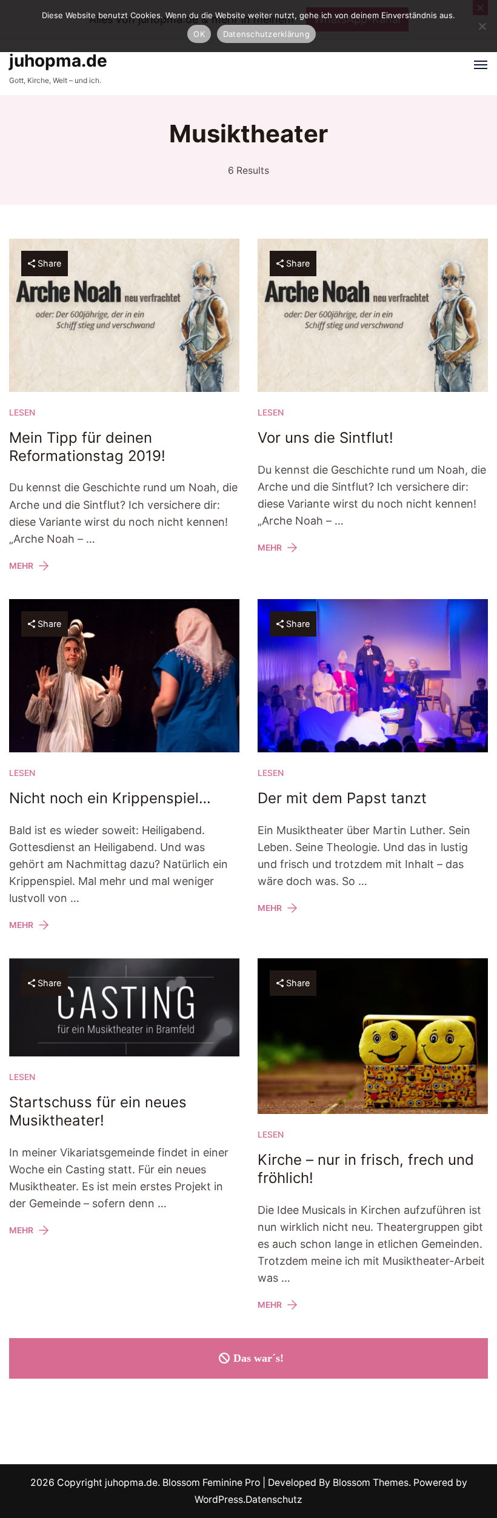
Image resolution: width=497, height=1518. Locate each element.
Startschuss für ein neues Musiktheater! (98, 1111)
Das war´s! (258, 1358)
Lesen (22, 412)
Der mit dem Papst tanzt (342, 798)
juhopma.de (58, 60)
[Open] (480, 65)
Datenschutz (273, 1499)
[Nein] (482, 26)
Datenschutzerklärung (266, 34)
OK (199, 34)
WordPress (219, 1499)
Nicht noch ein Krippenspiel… (110, 798)
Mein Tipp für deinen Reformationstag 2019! (87, 447)
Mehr (21, 566)
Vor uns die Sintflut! (325, 437)
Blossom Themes (369, 1482)
